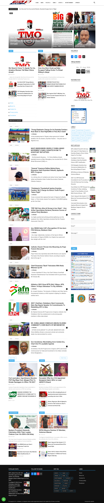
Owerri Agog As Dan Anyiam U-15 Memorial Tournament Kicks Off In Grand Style (57, 444)
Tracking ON (87, 289)
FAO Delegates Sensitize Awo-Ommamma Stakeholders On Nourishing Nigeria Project (84, 26)
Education (91, 133)
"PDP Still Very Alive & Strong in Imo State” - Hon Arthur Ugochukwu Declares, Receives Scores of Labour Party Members (49, 210)
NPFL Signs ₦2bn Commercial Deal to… (83, 257)
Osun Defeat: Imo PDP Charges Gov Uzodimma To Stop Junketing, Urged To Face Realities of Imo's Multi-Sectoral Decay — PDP (62, 43)
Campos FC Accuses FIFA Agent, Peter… (80, 276)
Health (83, 135)
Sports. (79, 140)
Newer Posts (12, 358)
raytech (92, 501)
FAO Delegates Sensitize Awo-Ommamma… (82, 265)
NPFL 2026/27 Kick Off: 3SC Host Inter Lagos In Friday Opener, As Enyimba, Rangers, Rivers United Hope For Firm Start (19, 476)
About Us (12, 106)
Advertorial (80, 130)
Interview (88, 135)
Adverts (87, 130)
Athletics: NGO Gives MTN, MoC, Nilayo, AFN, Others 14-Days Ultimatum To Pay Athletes (47, 285)
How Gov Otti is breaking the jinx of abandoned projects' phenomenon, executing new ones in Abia (57, 394)
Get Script (77, 289)
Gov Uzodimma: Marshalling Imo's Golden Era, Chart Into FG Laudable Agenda (48, 343)
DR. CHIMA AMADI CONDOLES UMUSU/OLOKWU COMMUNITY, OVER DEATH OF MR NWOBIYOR (48, 324)
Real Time (82, 289)
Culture (85, 133)
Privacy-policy (14, 112)
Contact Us (13, 109)
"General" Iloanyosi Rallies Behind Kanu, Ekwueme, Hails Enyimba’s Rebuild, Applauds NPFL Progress (47, 170)
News (11, 51)
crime (79, 133)
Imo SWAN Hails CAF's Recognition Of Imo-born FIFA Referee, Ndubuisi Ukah (48, 229)
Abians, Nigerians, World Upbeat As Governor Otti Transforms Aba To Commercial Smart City (57, 403)
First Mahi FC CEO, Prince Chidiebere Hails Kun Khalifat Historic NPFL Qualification (78, 160)
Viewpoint (85, 140)
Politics (12, 360)
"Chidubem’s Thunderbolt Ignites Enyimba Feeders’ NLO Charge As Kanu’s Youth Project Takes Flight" (47, 190)
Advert (73, 130)
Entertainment (13, 412)
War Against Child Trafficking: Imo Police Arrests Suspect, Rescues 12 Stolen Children (56, 95)
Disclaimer (13, 115)
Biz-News (74, 133)
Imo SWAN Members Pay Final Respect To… (82, 273)
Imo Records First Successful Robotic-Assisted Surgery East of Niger (37, 9)
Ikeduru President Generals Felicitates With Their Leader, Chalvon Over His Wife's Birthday (21, 432)
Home (11, 103)
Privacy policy (82, 480)
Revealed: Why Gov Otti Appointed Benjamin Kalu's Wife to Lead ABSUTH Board (52, 380)
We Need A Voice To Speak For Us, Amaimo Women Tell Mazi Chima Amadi (30, 40)
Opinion (17, 145)
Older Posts (63, 358)
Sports (16, 126)
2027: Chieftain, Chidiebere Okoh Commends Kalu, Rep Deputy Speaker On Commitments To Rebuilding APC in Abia (48, 305)
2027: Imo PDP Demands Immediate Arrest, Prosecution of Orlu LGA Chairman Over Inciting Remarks (84, 44)
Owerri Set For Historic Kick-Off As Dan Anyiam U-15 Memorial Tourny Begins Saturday (57, 453)
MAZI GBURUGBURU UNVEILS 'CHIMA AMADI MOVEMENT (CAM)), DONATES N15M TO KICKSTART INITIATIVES (47, 150)
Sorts (89, 138)
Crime (40, 51)
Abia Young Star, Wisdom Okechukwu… (83, 284)
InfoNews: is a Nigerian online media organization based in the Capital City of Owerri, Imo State (38, 501)
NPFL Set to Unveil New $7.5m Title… (81, 270)
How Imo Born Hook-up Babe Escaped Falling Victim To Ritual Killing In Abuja (50, 70)
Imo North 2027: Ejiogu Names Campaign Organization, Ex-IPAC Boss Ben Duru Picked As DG (63, 26)
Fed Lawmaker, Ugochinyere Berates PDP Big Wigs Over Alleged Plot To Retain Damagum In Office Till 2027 (23, 380)
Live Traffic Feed (83, 253)
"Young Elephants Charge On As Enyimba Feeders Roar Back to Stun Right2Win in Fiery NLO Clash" (49, 131)
